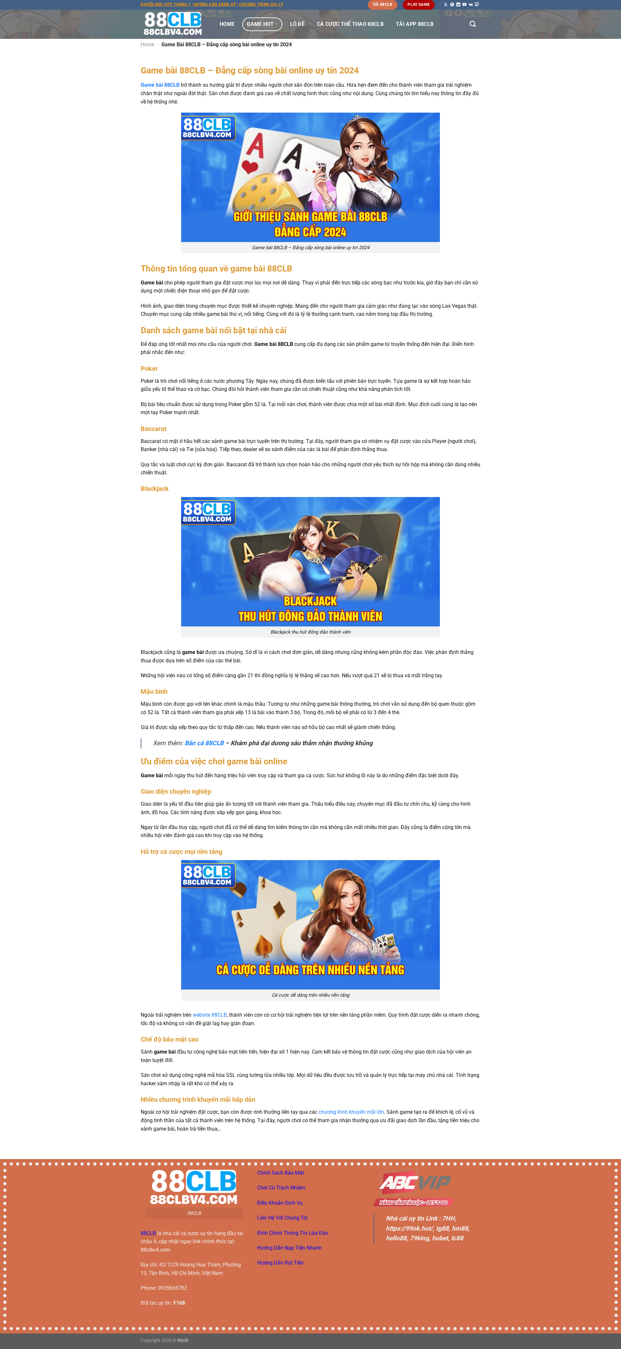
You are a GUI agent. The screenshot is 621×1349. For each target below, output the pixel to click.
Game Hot (260, 24)
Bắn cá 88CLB (204, 743)
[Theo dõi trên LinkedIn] (458, 5)
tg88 (442, 1228)
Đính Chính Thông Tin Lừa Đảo (292, 1233)
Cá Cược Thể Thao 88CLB (350, 24)
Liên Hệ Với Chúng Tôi (282, 1218)
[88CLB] (173, 24)
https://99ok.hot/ (409, 1228)
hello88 (396, 1238)
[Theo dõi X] (446, 5)
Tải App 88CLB (414, 24)
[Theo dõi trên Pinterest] (452, 5)
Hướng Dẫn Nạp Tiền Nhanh (289, 1248)
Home (227, 24)
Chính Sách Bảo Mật (280, 1173)
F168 (179, 1303)
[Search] (472, 23)
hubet (440, 1238)
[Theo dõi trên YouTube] (464, 5)
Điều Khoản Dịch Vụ (280, 1203)
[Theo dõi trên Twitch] (477, 5)
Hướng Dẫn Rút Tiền (280, 1263)
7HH (448, 1218)
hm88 (460, 1228)
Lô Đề (297, 24)
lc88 (457, 1238)
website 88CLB (210, 1015)
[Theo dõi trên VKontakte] (471, 5)
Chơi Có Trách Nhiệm (281, 1188)
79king (419, 1238)
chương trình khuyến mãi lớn (351, 1112)
